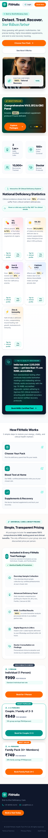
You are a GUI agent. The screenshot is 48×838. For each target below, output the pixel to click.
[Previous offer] (31, 126)
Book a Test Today (13, 813)
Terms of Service (8, 831)
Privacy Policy (26, 831)
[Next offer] (41, 126)
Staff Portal (42, 831)
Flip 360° (18, 255)
